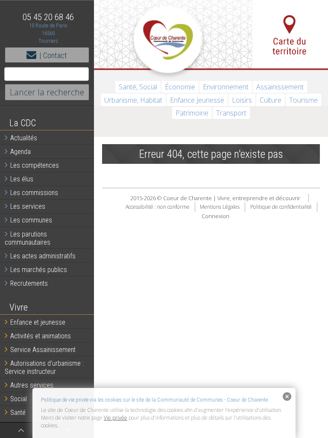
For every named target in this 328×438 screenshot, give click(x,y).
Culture (270, 100)
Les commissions (34, 193)
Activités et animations (40, 336)
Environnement (226, 87)
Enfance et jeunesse (37, 322)
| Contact (53, 55)
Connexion (215, 216)
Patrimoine (192, 113)
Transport (231, 113)
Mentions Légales (220, 206)
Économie (180, 87)
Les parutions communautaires (27, 238)
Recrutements (29, 283)
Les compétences (34, 165)
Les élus (21, 179)
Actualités (23, 138)
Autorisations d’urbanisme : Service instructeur (44, 367)
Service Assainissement (43, 350)
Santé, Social (138, 87)
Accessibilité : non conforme (158, 206)
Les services (27, 206)
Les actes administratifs (43, 256)
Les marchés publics (38, 270)
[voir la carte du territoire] (290, 34)
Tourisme (303, 100)
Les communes (31, 220)
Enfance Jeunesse (197, 100)
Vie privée (115, 417)
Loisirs (242, 100)
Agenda (20, 152)
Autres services (31, 385)
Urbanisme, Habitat (133, 100)
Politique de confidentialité (281, 206)
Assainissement (280, 87)
